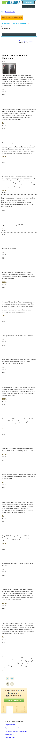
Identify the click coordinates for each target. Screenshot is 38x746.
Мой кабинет (29, 7)
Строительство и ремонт (19, 23)
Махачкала (10, 12)
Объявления (28, 2)
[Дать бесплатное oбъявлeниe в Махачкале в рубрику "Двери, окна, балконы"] (12, 17)
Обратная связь (10, 725)
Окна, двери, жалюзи (26, 41)
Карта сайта (9, 734)
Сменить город (10, 737)
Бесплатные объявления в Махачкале (11, 2)
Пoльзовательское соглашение (16, 731)
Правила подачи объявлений (15, 728)
